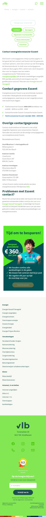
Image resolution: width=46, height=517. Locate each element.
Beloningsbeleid (8, 363)
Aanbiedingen (7, 404)
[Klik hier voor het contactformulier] (32, 450)
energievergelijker (9, 76)
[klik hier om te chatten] (23, 450)
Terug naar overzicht (23, 23)
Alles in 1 (5, 393)
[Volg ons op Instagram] (23, 443)
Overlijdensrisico (8, 352)
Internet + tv (7, 397)
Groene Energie (8, 324)
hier (28, 187)
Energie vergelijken (9, 313)
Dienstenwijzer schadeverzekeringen (15, 366)
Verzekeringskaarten (10, 359)
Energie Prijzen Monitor (11, 331)
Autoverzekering (8, 345)
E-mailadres (14, 484)
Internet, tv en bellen (10, 385)
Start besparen (23, 285)
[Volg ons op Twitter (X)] (32, 443)
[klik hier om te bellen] (13, 450)
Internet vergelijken (9, 390)
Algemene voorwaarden (9, 503)
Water (4, 372)
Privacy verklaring (7, 504)
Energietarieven (8, 317)
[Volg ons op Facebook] (13, 443)
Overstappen (7, 401)
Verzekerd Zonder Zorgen (11, 341)
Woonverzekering (8, 348)
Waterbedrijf (7, 376)
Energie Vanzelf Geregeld (11, 309)
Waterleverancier (8, 380)
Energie (5, 305)
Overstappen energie (10, 320)
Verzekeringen (8, 336)
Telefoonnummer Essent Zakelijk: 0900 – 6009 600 (24, 116)
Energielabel (7, 327)
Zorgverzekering (8, 356)
